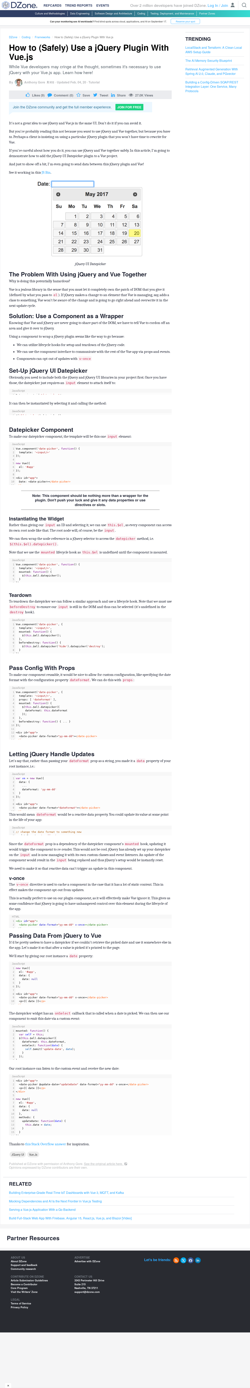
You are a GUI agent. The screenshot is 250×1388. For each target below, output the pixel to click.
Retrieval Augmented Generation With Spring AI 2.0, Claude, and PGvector (211, 71)
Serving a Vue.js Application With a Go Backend (42, 1209)
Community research (23, 1269)
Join (224, 5)
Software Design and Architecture (113, 13)
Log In (213, 5)
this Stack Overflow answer (45, 1144)
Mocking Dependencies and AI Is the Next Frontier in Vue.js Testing (55, 1201)
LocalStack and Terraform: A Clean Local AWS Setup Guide (213, 50)
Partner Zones (207, 13)
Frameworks (42, 37)
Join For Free (129, 107)
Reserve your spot (185, 21)
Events (102, 5)
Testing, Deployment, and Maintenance (172, 13)
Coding (141, 13)
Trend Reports (78, 5)
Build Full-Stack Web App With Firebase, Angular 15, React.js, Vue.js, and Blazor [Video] (70, 1218)
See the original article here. (104, 1163)
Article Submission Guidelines (29, 1280)
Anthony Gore (34, 82)
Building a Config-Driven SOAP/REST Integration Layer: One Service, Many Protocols (211, 86)
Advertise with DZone (87, 1261)
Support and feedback (24, 1265)
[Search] (244, 5)
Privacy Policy (19, 1307)
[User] (232, 5)
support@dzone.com (87, 1292)
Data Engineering (79, 13)
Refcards (53, 5)
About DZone (19, 1261)
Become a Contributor (24, 1284)
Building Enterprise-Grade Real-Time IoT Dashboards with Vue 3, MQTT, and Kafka (66, 1193)
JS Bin (46, 172)
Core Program (19, 1288)
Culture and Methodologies (50, 13)
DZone (13, 37)
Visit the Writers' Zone (24, 1292)
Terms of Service (21, 1303)
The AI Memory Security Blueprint (208, 60)
